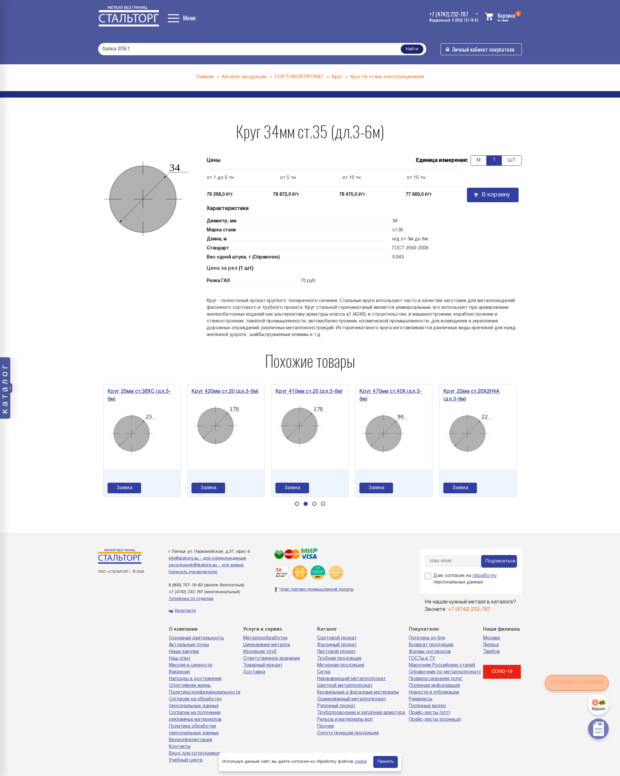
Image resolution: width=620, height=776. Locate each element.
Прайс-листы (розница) (435, 720)
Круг (337, 77)
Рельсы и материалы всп (345, 720)
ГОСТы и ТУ (422, 658)
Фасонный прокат (337, 645)
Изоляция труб (260, 652)
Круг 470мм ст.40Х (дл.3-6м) (390, 395)
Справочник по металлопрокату (445, 672)
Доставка (254, 672)
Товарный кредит (263, 665)
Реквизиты (420, 699)
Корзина (506, 15)
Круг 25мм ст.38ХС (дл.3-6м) (139, 395)
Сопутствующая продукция (348, 733)
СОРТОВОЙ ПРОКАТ (299, 77)
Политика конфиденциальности (204, 692)
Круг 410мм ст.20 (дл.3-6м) (309, 391)
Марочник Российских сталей (442, 665)
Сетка (323, 672)
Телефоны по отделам (191, 599)
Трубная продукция (339, 658)
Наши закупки (184, 652)
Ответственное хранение (271, 658)
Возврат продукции (431, 645)
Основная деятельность (196, 638)
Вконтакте (185, 611)
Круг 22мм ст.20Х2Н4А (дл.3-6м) (471, 395)
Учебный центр (186, 760)
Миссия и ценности (190, 665)
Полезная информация (434, 686)
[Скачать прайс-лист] (598, 728)
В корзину (496, 195)
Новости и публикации (434, 692)
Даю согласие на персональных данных (465, 579)
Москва (491, 638)
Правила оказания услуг (435, 679)
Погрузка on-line (427, 638)
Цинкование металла (266, 645)
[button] (297, 504)
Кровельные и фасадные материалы (358, 692)
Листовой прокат (336, 652)
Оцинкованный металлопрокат (351, 699)
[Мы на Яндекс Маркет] (598, 704)
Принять (385, 762)
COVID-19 (501, 672)
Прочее (325, 726)
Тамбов (491, 652)
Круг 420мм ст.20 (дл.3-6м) (225, 391)
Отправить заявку (577, 682)
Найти (412, 49)
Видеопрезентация (190, 740)
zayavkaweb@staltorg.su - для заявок (206, 565)
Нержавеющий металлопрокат (351, 679)
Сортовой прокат (337, 638)
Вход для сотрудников (195, 753)
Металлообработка (265, 638)
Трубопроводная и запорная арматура (361, 713)
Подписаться (500, 561)
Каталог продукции (244, 77)
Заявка (124, 488)
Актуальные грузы (189, 645)
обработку (484, 576)
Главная (205, 77)
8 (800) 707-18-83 (185, 585)
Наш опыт (180, 658)
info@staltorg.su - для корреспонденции (207, 559)
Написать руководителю (193, 572)
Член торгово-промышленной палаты (316, 590)
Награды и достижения (195, 679)
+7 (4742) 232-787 (186, 592)
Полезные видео (427, 706)
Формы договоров (430, 652)
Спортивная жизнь (190, 686)
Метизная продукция (340, 665)
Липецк (491, 645)
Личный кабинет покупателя (483, 49)
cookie (361, 762)
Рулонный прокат (336, 706)
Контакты (180, 747)
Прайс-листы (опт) (429, 713)
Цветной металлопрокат (345, 686)
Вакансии (179, 672)
